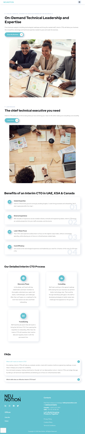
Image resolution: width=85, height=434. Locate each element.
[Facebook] (13, 406)
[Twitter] (18, 406)
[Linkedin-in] (5, 406)
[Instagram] (9, 406)
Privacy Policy (48, 419)
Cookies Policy (48, 422)
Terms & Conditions (49, 425)
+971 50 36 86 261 (53, 409)
